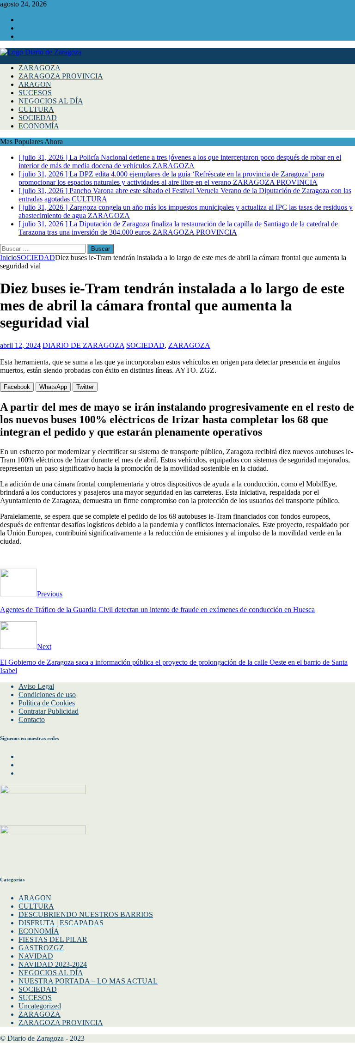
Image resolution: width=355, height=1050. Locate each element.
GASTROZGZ (41, 948)
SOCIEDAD (37, 117)
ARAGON (34, 84)
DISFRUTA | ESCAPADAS (61, 923)
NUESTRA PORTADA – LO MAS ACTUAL (88, 981)
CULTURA (36, 109)
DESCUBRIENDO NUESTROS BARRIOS (85, 914)
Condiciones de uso (47, 694)
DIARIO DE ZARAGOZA (83, 345)
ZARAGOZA (39, 68)
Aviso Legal (36, 686)
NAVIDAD (35, 956)
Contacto (31, 719)
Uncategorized (39, 1006)
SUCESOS (35, 93)
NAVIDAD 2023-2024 (52, 964)
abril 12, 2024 (20, 345)
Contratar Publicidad (48, 711)
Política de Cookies (46, 703)
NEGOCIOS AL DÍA (50, 101)
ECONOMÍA (38, 126)
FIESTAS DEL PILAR (52, 939)
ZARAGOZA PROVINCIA (60, 76)
